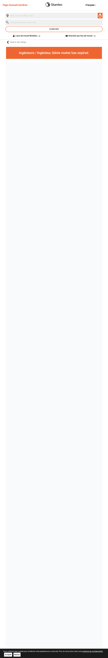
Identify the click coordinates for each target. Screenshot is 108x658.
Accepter (8, 655)
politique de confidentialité (92, 651)
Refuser (17, 655)
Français (90, 5)
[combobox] (54, 16)
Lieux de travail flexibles (26, 36)
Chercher (54, 29)
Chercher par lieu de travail (80, 36)
